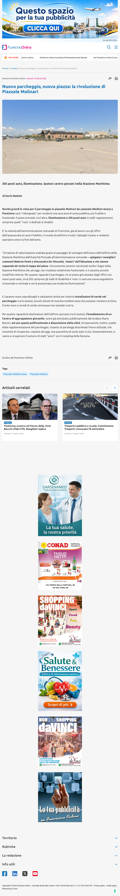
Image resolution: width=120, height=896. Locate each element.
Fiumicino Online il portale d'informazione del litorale (46, 58)
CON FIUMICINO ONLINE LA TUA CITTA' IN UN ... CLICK (96, 58)
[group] (30, 417)
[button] (107, 388)
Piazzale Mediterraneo (15, 374)
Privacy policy (99, 886)
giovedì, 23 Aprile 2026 (36, 78)
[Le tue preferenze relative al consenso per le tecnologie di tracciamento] (115, 891)
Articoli (5, 68)
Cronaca (14, 68)
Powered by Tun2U (9, 889)
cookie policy (111, 886)
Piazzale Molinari (39, 374)
